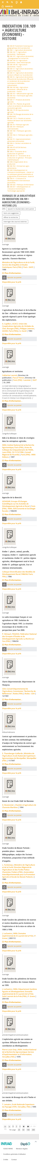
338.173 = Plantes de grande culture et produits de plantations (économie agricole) (19, 106)
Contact (14, 1159)
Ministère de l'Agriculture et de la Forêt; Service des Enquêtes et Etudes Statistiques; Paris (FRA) (18, 264)
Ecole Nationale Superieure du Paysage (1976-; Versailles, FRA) (18, 1105)
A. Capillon (6, 324)
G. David (23, 331)
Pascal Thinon (18, 377)
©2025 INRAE (8, 1149)
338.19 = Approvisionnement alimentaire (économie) (18, 140)
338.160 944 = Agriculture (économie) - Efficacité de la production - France (17, 89)
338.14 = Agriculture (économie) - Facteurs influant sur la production (20, 74)
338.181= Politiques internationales (15, 128)
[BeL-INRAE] (19, 12)
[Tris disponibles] (4, 209)
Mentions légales (22, 1149)
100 (28, 1130)
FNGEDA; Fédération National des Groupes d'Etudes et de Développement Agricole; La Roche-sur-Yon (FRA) (19, 637)
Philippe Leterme (27, 328)
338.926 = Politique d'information (21, 185)
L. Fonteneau (7, 865)
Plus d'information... (13, 273)
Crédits (5, 1159)
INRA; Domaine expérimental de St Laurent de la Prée (17, 934)
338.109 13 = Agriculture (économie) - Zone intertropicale (19, 61)
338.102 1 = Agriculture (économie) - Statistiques (16, 53)
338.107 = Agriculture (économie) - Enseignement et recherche (20, 57)
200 (33, 1130)
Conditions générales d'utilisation (14, 1154)
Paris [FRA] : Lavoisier (22, 380)
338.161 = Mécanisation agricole (21, 94)
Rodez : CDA (30, 693)
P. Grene (31, 996)
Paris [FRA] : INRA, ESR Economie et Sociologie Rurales (18, 508)
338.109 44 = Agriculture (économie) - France (17, 66)
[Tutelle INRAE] (10, 1143)
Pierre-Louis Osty (9, 1049)
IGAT (35, 380)
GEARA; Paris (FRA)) (10, 331)
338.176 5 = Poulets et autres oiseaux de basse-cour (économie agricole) (19, 120)
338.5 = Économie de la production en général (16, 152)
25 (19, 1130)
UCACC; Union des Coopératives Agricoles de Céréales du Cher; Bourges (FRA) (18, 326)
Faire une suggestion (11, 213)
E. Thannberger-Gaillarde (12, 753)
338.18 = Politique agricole (19, 125)
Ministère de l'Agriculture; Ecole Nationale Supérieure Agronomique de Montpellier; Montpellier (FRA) (19, 757)
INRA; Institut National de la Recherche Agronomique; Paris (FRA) (18, 446)
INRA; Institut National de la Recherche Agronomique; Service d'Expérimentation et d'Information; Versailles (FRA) (19, 1053)
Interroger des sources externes (15, 222)
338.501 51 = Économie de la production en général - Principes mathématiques (19, 158)
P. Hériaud (6, 634)
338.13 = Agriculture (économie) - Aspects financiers (20, 70)
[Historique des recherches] (17, 2)
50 (23, 1130)
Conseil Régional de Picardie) (16, 453)
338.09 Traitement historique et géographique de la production (20, 47)
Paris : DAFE (28, 267)
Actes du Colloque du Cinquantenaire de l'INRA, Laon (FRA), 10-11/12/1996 (18, 449)
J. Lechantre (7, 933)
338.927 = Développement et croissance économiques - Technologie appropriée (18, 189)
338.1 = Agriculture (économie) (20, 50)
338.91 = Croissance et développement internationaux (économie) (18, 180)
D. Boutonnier (8, 805)
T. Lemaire (6, 1104)
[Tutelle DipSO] (29, 1144)
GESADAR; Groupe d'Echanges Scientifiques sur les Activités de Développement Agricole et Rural (15, 503)
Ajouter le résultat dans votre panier (21, 209)
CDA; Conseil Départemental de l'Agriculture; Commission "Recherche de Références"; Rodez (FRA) (19, 691)
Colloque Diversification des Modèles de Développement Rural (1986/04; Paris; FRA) (18, 574)
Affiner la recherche (11, 217)
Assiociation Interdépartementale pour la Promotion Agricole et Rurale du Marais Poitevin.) (18, 874)
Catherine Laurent (9, 375)
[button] (4, 277)
